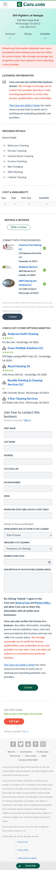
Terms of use (23, 842)
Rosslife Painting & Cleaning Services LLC (25, 382)
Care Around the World (28, 760)
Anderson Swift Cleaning (23, 334)
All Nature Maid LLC (28, 267)
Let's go (14, 721)
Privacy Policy (42, 603)
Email (7, 496)
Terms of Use (22, 603)
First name (10, 429)
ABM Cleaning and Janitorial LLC (27, 283)
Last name (9, 442)
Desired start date (14, 556)
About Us (11, 752)
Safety (43, 756)
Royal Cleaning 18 (19, 366)
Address (8, 456)
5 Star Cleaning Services (23, 398)
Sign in (27, 420)
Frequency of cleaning (17, 543)
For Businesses (43, 752)
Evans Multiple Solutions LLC (25, 348)
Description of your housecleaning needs (27, 570)
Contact (12, 317)
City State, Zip (11, 469)
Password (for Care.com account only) (26, 510)
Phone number (12, 483)
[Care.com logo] (30, 4)
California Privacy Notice (27, 858)
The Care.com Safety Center (19, 665)
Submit (28, 687)
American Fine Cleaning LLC (30, 247)
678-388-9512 (28, 27)
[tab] (28, 524)
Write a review (19, 227)
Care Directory (26, 752)
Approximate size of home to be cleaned (26, 529)
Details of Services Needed (18, 524)
